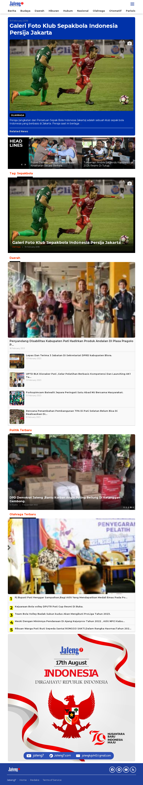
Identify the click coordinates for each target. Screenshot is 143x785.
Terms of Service (52, 780)
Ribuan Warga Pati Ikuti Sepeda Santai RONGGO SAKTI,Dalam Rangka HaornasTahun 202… (73, 628)
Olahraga (17, 115)
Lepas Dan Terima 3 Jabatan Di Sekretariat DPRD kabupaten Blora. (69, 355)
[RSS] (133, 770)
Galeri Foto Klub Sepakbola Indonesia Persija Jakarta (64, 29)
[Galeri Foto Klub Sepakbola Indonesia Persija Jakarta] (81, 123)
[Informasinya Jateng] (16, 3)
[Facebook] (112, 770)
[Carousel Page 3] (128, 507)
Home (23, 780)
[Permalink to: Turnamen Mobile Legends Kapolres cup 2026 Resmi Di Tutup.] (108, 153)
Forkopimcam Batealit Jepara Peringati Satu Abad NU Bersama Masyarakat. (74, 392)
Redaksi (34, 780)
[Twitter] (119, 770)
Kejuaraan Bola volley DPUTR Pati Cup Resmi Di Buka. (49, 606)
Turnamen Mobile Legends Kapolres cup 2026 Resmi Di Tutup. (108, 164)
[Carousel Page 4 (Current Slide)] (131, 507)
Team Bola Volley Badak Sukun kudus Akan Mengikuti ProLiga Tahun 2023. (63, 613)
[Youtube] (126, 770)
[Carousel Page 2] (126, 507)
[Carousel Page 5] (133, 507)
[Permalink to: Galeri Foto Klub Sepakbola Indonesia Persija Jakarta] (71, 75)
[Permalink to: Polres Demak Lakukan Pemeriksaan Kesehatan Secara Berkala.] (55, 153)
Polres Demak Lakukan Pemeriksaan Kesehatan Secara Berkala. (53, 164)
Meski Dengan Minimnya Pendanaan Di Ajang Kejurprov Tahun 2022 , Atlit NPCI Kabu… (70, 621)
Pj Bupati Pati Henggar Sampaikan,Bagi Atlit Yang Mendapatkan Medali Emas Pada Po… (71, 597)
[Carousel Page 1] (124, 507)
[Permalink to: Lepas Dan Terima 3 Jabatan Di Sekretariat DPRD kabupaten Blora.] (17, 360)
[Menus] (132, 4)
